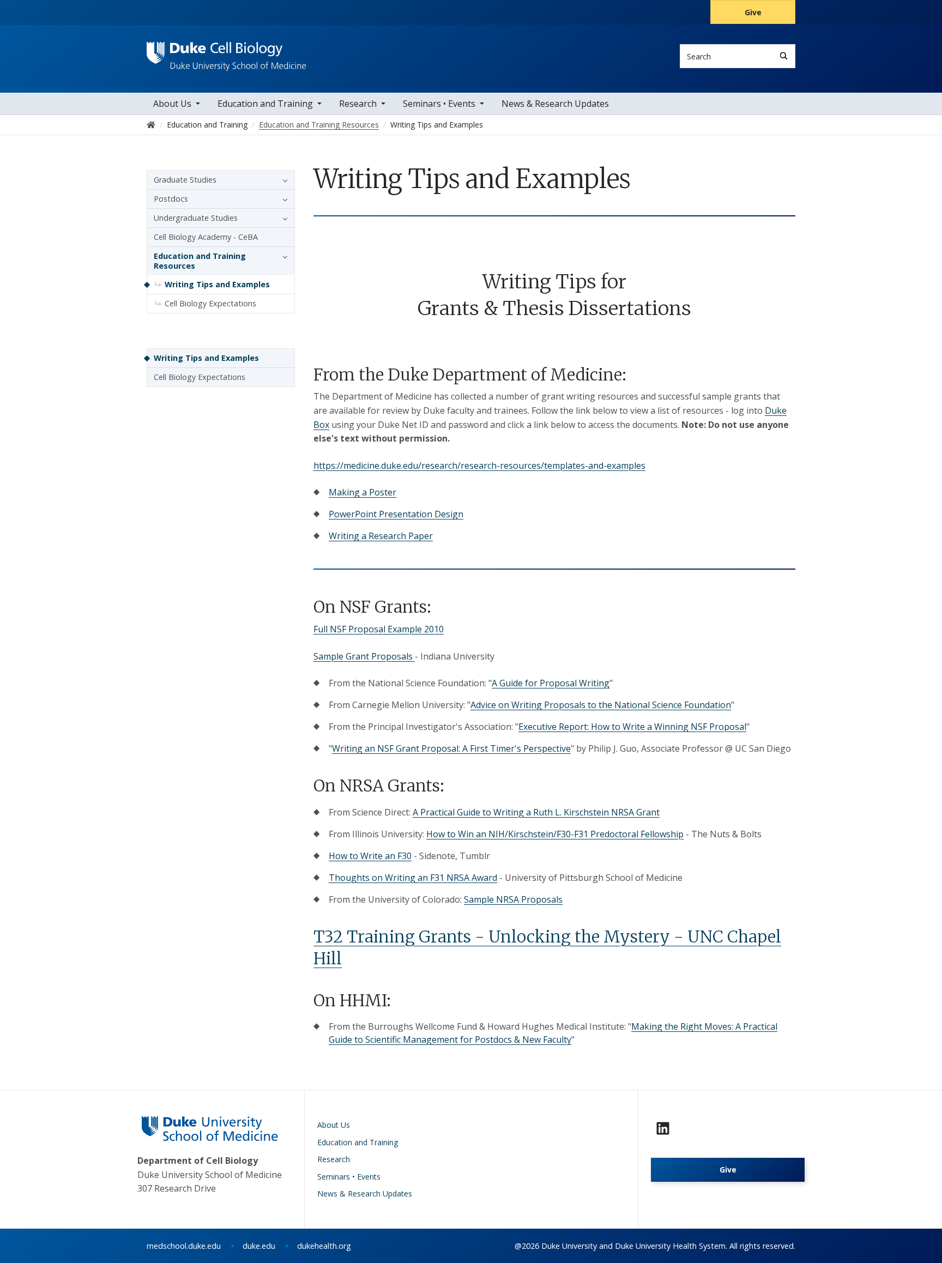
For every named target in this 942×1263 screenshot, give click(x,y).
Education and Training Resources (200, 261)
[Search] (783, 56)
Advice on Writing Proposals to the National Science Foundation (600, 705)
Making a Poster (362, 492)
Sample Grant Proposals (364, 656)
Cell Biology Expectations (210, 303)
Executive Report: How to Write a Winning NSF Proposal (632, 727)
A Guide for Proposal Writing (550, 683)
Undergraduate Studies (196, 218)
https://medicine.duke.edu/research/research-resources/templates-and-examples (479, 466)
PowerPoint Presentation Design (396, 514)
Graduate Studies (185, 179)
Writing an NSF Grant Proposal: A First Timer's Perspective (451, 748)
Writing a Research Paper (381, 536)
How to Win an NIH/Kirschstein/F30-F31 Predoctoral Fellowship (555, 834)
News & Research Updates (555, 104)
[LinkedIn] (663, 1128)
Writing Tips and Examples (217, 284)
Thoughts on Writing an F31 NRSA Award (413, 878)
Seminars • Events (439, 104)
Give (753, 12)
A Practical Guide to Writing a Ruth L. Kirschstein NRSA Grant (536, 812)
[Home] (226, 52)
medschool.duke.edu (184, 1246)
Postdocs (171, 199)
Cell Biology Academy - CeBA (206, 237)
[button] (282, 180)
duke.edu (259, 1246)
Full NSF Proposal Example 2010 (378, 629)
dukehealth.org (324, 1246)
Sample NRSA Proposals (513, 899)
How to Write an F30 (370, 856)
